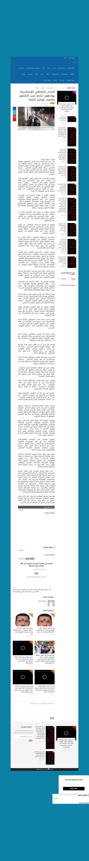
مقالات (48, 74)
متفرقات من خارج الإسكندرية (33, 68)
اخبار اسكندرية (61, 68)
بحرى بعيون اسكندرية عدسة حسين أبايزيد (62, 118)
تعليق (52, 718)
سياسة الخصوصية (71, 80)
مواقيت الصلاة (47, 80)
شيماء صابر (42, 601)
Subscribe (74, 788)
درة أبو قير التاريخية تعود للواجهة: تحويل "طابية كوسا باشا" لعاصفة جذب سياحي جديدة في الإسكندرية (61, 244)
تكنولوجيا (72, 74)
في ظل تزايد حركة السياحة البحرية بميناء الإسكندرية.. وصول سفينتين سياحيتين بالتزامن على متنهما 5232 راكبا (45, 689)
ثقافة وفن (21, 68)
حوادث (54, 68)
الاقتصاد (32, 559)
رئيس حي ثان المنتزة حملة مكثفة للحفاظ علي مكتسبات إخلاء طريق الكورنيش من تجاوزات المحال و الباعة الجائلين (61, 154)
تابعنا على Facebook (67, 285)
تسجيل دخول (72, 58)
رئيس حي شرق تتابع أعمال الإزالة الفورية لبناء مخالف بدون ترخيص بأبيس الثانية (62, 227)
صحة (43, 68)
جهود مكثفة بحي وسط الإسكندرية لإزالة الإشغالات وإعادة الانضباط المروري (62, 260)
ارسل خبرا (62, 80)
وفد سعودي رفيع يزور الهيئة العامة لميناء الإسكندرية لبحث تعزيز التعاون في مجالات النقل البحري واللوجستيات (32, 591)
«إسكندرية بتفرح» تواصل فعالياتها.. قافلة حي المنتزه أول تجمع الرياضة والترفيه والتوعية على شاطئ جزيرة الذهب (62, 133)
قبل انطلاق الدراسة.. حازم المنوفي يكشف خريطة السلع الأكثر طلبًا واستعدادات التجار (46, 630)
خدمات (42, 74)
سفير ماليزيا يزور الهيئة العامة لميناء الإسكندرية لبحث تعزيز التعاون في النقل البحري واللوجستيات (23, 660)
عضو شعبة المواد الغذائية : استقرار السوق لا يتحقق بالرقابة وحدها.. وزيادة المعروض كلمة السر (23, 631)
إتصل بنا (24, 74)
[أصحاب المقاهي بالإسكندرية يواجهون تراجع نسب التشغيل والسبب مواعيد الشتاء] (36, 119)
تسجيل (65, 58)
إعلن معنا (30, 74)
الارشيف (55, 80)
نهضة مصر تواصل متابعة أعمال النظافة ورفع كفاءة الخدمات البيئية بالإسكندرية (61, 187)
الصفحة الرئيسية (71, 68)
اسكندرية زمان (55, 74)
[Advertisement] (44, 28)
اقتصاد (36, 74)
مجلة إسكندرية (50, 88)
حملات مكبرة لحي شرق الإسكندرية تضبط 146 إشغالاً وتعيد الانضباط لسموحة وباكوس (62, 169)
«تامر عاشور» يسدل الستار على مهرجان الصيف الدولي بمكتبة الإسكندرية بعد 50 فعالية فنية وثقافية (66, 107)
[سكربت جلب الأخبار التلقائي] (42, 769)
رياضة (48, 68)
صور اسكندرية (64, 74)
